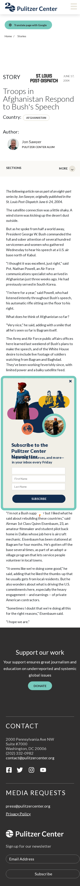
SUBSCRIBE (38, 498)
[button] (38, 451)
